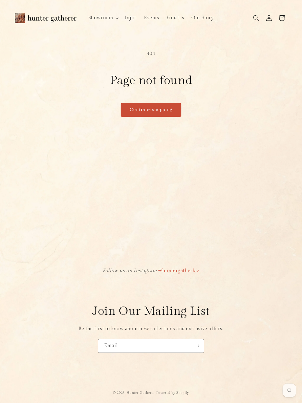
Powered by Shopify (172, 393)
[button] (103, 18)
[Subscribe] (197, 346)
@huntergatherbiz (178, 270)
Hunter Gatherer (141, 393)
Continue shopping (151, 109)
